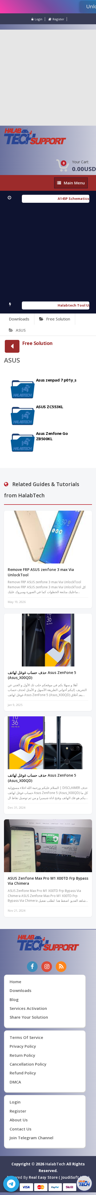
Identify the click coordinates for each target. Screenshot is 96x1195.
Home (15, 981)
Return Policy (22, 1055)
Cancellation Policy (28, 1064)
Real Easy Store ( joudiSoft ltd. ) (59, 1177)
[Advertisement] (48, 78)
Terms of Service (26, 1037)
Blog (14, 999)
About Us (19, 1119)
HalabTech (55, 1163)
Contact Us (20, 1129)
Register (58, 19)
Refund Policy (23, 1072)
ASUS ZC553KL (49, 406)
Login (38, 19)
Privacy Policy (23, 1046)
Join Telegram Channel (31, 1137)
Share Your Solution (29, 1017)
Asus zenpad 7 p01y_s (56, 380)
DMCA (15, 1082)
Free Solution (58, 318)
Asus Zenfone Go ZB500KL (52, 436)
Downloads (19, 318)
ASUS (21, 330)
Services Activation (28, 1008)
